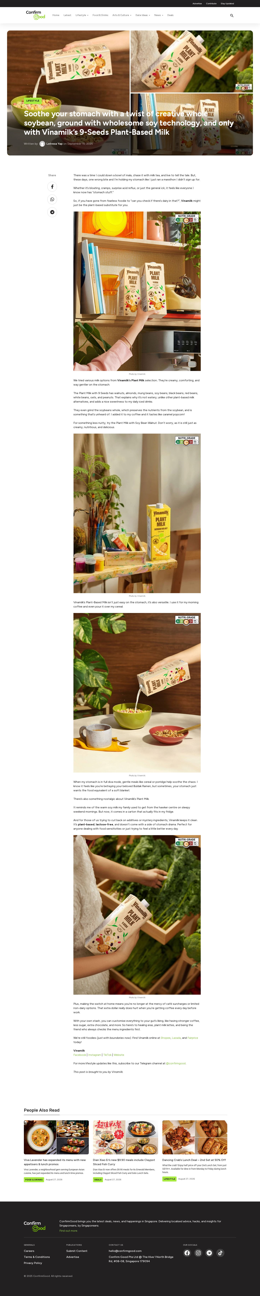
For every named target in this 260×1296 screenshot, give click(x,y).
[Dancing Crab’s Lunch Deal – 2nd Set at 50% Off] (194, 1137)
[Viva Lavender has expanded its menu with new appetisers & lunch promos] (56, 1137)
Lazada (176, 1037)
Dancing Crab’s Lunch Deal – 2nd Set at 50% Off (194, 1160)
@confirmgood (176, 1063)
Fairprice (192, 1037)
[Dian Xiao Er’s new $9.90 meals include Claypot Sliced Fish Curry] (125, 1137)
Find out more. (68, 1230)
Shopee (166, 1037)
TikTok (107, 1055)
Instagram (94, 1055)
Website (119, 1055)
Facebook (79, 1055)
